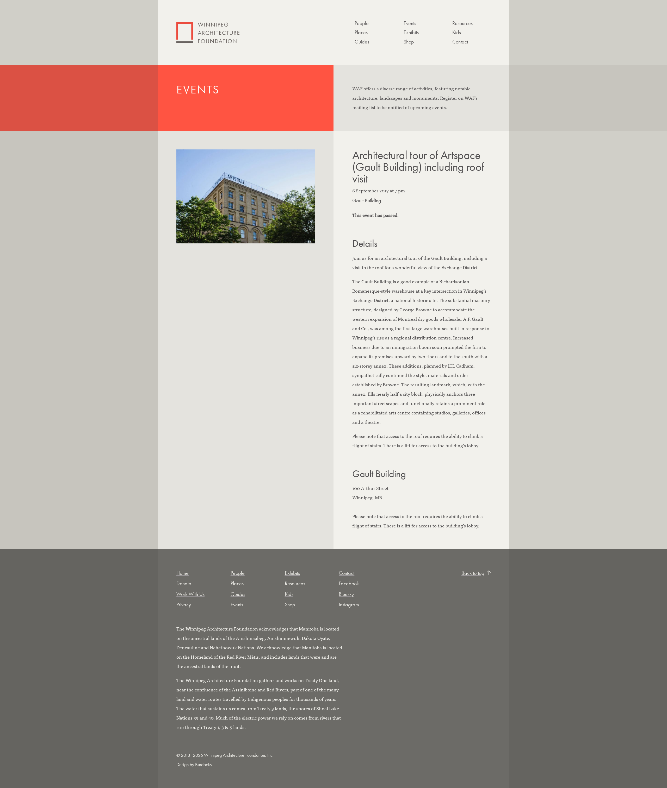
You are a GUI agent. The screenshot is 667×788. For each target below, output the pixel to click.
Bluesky (346, 594)
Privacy (183, 604)
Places (361, 32)
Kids (456, 32)
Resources (462, 23)
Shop (409, 41)
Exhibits (411, 32)
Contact (460, 41)
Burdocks (203, 764)
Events (410, 23)
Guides (362, 41)
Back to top (472, 573)
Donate (183, 583)
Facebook (349, 583)
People (362, 23)
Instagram (349, 604)
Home (182, 573)
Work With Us (190, 594)
